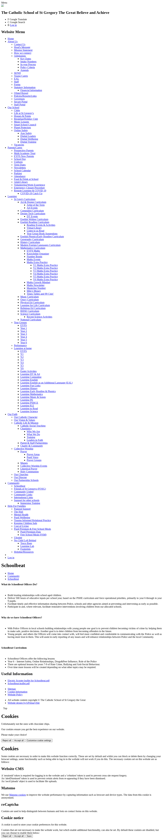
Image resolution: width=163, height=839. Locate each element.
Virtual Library (34, 228)
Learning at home (23, 348)
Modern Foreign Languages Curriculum (40, 245)
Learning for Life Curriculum (35, 305)
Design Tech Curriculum (32, 213)
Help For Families (17, 506)
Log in (13, 25)
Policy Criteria (27, 67)
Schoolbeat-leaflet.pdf (19, 683)
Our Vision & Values (24, 420)
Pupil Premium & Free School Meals (32, 529)
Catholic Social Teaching (33, 425)
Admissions (20, 55)
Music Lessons (21, 121)
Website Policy (15, 694)
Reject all (7, 740)
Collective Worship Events (33, 466)
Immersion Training (30, 503)
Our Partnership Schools (26, 480)
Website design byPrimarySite (24, 703)
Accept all (19, 740)
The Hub (18, 511)
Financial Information (31, 90)
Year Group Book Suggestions (42, 233)
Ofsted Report (21, 93)
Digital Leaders (28, 136)
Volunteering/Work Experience (29, 185)
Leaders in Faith (35, 440)
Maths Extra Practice (37, 262)
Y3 (22, 359)
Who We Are (33, 431)
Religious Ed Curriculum (33, 308)
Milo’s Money (34, 291)
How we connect (22, 53)
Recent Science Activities (39, 316)
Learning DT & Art (30, 374)
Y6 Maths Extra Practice (45, 279)
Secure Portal (20, 101)
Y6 (22, 368)
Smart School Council (25, 124)
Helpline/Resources (24, 552)
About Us (13, 41)
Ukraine (18, 537)
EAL (16, 78)
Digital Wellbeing (29, 139)
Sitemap (12, 689)
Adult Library (21, 182)
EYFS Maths (33, 250)
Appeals (24, 70)
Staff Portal (19, 104)
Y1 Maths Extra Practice (45, 265)
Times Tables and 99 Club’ (40, 293)
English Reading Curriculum (34, 222)
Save (29, 836)
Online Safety (21, 130)
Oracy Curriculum (29, 299)
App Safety (26, 133)
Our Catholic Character (25, 417)
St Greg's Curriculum (24, 199)
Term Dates (20, 164)
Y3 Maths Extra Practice (45, 271)
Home (11, 38)
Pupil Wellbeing (22, 517)
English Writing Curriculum (34, 219)
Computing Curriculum (32, 210)
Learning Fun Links (30, 385)
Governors (19, 98)
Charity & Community (31, 445)
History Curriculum (30, 242)
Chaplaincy (26, 428)
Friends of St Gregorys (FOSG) (30, 488)
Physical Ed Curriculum (32, 302)
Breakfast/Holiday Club (26, 119)
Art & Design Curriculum (33, 202)
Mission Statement (23, 50)
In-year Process (28, 64)
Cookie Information (17, 691)
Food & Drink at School (26, 179)
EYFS (23, 325)
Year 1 (23, 328)
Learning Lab (27, 546)
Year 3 (23, 334)
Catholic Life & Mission (26, 422)
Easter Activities (28, 371)
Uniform (18, 162)
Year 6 (23, 342)
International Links (23, 497)
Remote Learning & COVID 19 (30, 190)
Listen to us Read (35, 230)
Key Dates (25, 58)
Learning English (29, 379)
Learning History (29, 388)
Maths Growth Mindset (38, 282)
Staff (16, 81)
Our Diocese (20, 477)
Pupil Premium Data (30, 531)
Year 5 (23, 339)
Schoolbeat (19, 486)
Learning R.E (27, 405)
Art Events (32, 207)
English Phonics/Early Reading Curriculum (42, 236)
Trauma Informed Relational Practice (32, 520)
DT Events (32, 216)
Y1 (22, 354)
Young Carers (21, 76)
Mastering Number (36, 288)
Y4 (22, 362)
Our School (13, 107)
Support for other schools (26, 500)
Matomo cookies (17, 794)
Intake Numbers (28, 61)
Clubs (17, 110)
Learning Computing (30, 377)
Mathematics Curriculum (32, 248)
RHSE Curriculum (29, 311)
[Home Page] (2, 5)
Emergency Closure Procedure (29, 187)
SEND (17, 73)
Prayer (23, 451)
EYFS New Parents (24, 156)
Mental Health (21, 514)
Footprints (25, 549)
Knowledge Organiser (38, 253)
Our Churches (21, 474)
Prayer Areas (33, 454)
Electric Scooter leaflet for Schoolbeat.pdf (29, 680)
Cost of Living (21, 526)
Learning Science (29, 411)
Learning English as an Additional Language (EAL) (46, 382)
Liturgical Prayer (28, 468)
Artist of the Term (36, 205)
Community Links (23, 494)
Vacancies (19, 144)
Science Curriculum (30, 314)
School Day (20, 159)
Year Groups (20, 322)
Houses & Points (22, 116)
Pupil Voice (32, 457)
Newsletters (20, 167)
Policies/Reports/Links (25, 96)
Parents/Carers (15, 147)
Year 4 (23, 336)
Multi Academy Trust (24, 153)
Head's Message (22, 47)
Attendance (19, 176)
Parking (18, 173)
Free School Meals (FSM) (33, 534)
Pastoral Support (22, 509)
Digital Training (28, 141)
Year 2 (23, 331)
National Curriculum (30, 319)
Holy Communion (29, 471)
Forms (17, 84)
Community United (23, 491)
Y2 (22, 357)
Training (31, 437)
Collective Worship (23, 448)
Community (14, 483)
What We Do (33, 434)
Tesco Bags (26, 543)
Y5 (22, 365)
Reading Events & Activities (41, 225)
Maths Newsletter (35, 285)
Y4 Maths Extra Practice (45, 273)
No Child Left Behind (25, 540)
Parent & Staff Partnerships (34, 443)
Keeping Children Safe (25, 523)
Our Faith (12, 414)
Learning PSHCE (29, 402)
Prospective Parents (24, 150)
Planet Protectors (22, 127)
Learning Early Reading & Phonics (38, 391)
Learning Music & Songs (33, 397)
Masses (24, 463)
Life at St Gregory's (24, 113)
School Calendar (22, 170)
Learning (12, 196)
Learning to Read (29, 408)
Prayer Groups (34, 460)
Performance (20, 345)
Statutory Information (24, 87)
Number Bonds (34, 256)
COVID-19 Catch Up (31, 193)
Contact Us (19, 44)
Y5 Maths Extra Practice (45, 276)
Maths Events (33, 259)
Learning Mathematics (31, 394)
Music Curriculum (29, 296)
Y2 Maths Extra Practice (45, 268)
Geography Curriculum (32, 239)
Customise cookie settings (39, 740)
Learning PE (26, 400)
